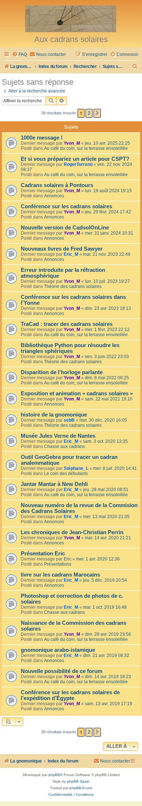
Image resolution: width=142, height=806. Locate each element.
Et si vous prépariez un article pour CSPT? (75, 159)
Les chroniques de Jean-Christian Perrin (72, 532)
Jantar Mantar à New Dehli (54, 484)
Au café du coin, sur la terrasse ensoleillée (86, 148)
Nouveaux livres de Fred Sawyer (62, 249)
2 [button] (89, 113)
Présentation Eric (43, 553)
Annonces (54, 195)
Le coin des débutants (66, 473)
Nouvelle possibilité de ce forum (61, 671)
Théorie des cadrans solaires (73, 286)
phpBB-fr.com (81, 788)
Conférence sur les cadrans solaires (66, 206)
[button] (97, 113)
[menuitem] (19, 55)
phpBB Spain (78, 781)
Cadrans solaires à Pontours (57, 185)
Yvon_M (72, 143)
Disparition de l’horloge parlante (62, 372)
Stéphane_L (76, 468)
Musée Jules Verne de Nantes (58, 436)
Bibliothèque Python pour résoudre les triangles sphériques (70, 348)
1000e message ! (42, 138)
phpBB (54, 775)
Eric (67, 559)
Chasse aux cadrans (64, 446)
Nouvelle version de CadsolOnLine (65, 228)
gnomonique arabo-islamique (58, 650)
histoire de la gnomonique (54, 415)
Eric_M (71, 254)
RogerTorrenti (78, 164)
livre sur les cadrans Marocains (60, 575)
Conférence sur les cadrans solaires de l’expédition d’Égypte (70, 695)
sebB (69, 420)
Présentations (57, 564)
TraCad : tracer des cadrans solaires (67, 324)
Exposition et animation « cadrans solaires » (77, 393)
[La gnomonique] (71, 18)
